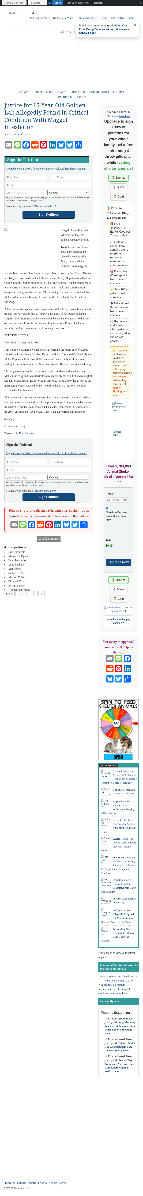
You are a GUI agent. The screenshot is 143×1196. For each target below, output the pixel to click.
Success (81, 97)
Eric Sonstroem (27, 433)
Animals (24, 92)
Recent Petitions (108, 765)
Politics (118, 92)
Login (104, 18)
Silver (119, 354)
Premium (9, 1182)
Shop (131, 18)
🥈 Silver (118, 187)
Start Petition (117, 18)
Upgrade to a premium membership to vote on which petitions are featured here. (114, 989)
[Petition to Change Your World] (71, 32)
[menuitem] (53, 3)
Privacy (42, 1182)
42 (42, 594)
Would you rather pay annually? (118, 621)
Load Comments (48, 538)
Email (110, 493)
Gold (115, 358)
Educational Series (87, 18)
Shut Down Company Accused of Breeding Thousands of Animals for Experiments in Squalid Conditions (118, 865)
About (32, 1182)
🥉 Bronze (118, 177)
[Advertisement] (71, 1130)
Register (98, 2)
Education (78, 92)
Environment (44, 92)
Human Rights (99, 92)
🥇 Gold (118, 196)
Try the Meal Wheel (63, 18)
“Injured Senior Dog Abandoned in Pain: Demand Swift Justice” (120, 1047)
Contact (21, 1182)
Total (109, 540)
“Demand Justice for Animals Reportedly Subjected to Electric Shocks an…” (104, 29)
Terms (53, 1182)
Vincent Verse (22, 134)
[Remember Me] (49, 3)
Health (62, 92)
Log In (57, 2)
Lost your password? (77, 2)
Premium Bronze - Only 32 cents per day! (116, 516)
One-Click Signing (39, 18)
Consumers (64, 97)
